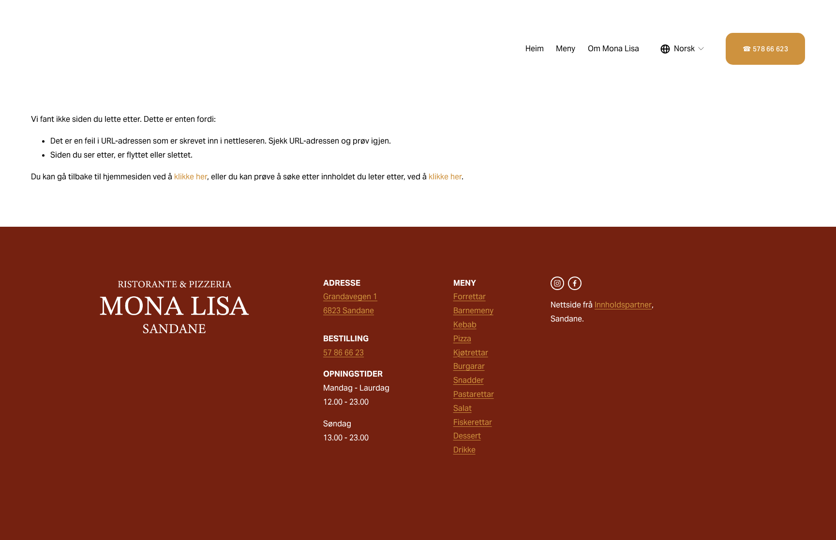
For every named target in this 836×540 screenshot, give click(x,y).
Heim (534, 49)
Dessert (467, 436)
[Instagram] (557, 283)
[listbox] (682, 49)
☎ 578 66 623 (765, 48)
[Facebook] (575, 283)
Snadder (468, 380)
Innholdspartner (623, 305)
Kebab (465, 325)
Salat (462, 408)
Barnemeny (473, 311)
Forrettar (469, 297)
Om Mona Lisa (613, 49)
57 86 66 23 (343, 353)
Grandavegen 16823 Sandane (350, 304)
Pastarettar (473, 394)
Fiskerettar (472, 422)
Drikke (464, 450)
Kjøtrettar (470, 353)
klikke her (190, 177)
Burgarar (469, 366)
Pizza (462, 339)
